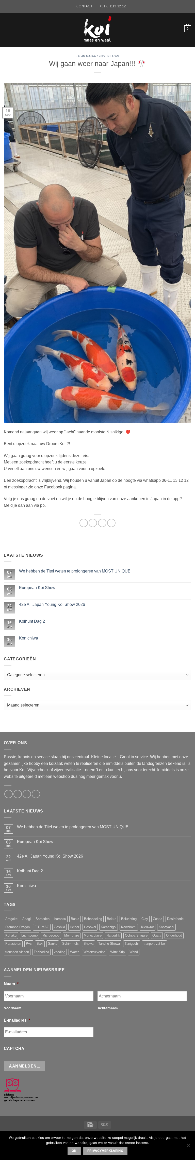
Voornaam (12, 1008)
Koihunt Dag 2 (32, 621)
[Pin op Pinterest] (111, 523)
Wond (133, 952)
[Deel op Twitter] (102, 523)
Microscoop (50, 935)
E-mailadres (17, 1020)
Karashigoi (108, 927)
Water (74, 952)
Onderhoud (174, 935)
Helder (74, 927)
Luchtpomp (29, 935)
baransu (60, 919)
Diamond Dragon (17, 927)
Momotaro (71, 935)
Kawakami (128, 927)
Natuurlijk (113, 935)
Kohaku (11, 935)
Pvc (29, 943)
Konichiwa (28, 638)
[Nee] (188, 1147)
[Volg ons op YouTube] (36, 794)
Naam (11, 984)
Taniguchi (132, 943)
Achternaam (108, 1008)
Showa (88, 943)
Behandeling (93, 919)
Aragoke (11, 919)
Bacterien (43, 919)
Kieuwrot (147, 927)
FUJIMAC (42, 927)
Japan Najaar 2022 (91, 56)
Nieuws (113, 56)
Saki (40, 943)
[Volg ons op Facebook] (8, 794)
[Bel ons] (27, 794)
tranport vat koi (154, 943)
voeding (59, 952)
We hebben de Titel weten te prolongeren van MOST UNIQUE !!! (77, 571)
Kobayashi (166, 927)
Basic (75, 919)
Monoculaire (93, 935)
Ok (74, 1151)
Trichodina (41, 952)
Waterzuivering (94, 952)
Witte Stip (117, 952)
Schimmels (70, 943)
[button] (7, 28)
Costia (157, 919)
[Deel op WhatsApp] (83, 523)
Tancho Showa (109, 943)
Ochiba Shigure (136, 935)
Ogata (156, 935)
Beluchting (129, 919)
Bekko (111, 919)
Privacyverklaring (105, 1151)
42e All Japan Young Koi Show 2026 (52, 604)
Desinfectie (175, 919)
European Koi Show (37, 587)
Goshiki (59, 927)
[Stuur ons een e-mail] (17, 794)
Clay (144, 919)
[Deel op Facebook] (93, 523)
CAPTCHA (14, 1048)
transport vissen (17, 952)
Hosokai (90, 927)
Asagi (26, 919)
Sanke (52, 943)
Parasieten (13, 943)
